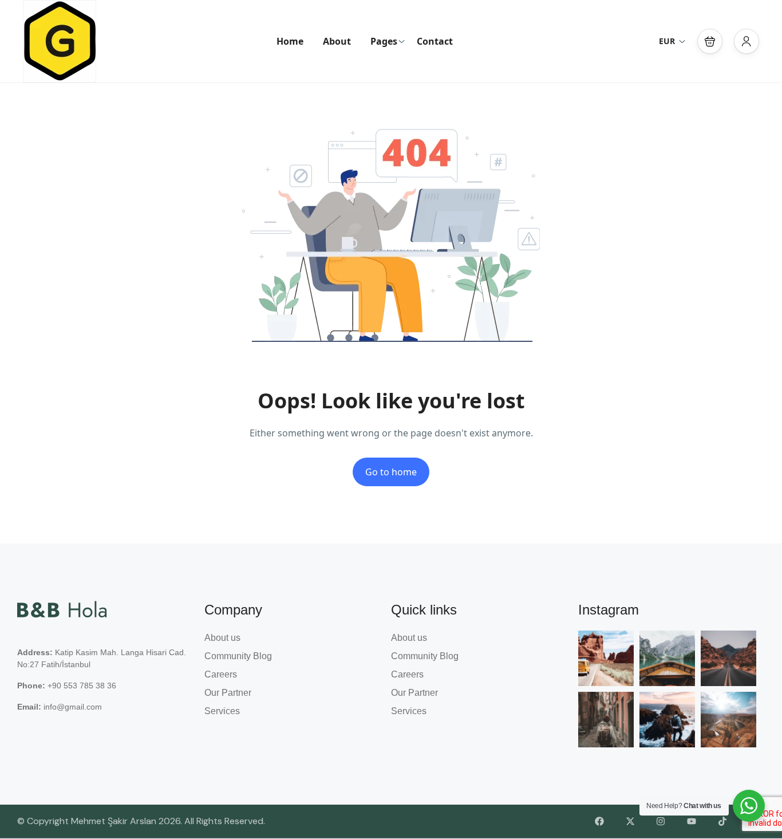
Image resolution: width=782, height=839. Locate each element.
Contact (435, 41)
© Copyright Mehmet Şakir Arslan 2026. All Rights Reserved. (141, 821)
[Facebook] (599, 822)
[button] (709, 41)
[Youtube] (692, 822)
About (337, 41)
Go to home (391, 472)
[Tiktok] (722, 822)
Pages (383, 41)
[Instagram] (661, 822)
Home (290, 41)
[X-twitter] (630, 822)
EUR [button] (667, 41)
